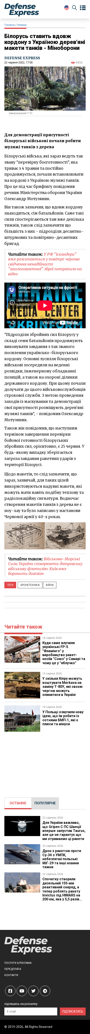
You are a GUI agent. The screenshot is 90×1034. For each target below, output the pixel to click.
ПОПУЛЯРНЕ (45, 803)
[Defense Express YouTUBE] (22, 991)
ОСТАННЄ (18, 803)
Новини (21, 24)
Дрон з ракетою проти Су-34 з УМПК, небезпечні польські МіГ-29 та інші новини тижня (61, 859)
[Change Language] (66, 7)
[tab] (18, 803)
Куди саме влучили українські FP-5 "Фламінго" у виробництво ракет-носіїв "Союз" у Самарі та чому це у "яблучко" (63, 653)
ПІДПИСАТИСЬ (72, 1011)
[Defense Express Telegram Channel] (45, 991)
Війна (50, 585)
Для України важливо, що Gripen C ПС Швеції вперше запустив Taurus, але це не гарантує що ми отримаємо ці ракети (63, 831)
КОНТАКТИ (11, 975)
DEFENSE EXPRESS (22, 58)
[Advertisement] (45, 762)
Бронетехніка (30, 585)
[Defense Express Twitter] (33, 991)
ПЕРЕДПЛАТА (12, 969)
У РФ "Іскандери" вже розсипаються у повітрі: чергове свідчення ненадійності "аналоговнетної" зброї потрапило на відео (45, 264)
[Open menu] (83, 8)
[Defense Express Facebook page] (10, 991)
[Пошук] (74, 8)
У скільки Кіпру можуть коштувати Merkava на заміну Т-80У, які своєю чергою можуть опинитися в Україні (62, 686)
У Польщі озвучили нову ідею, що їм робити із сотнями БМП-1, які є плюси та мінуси (62, 718)
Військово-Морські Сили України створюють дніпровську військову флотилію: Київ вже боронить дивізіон (45, 566)
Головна (9, 24)
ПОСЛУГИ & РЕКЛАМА (17, 962)
